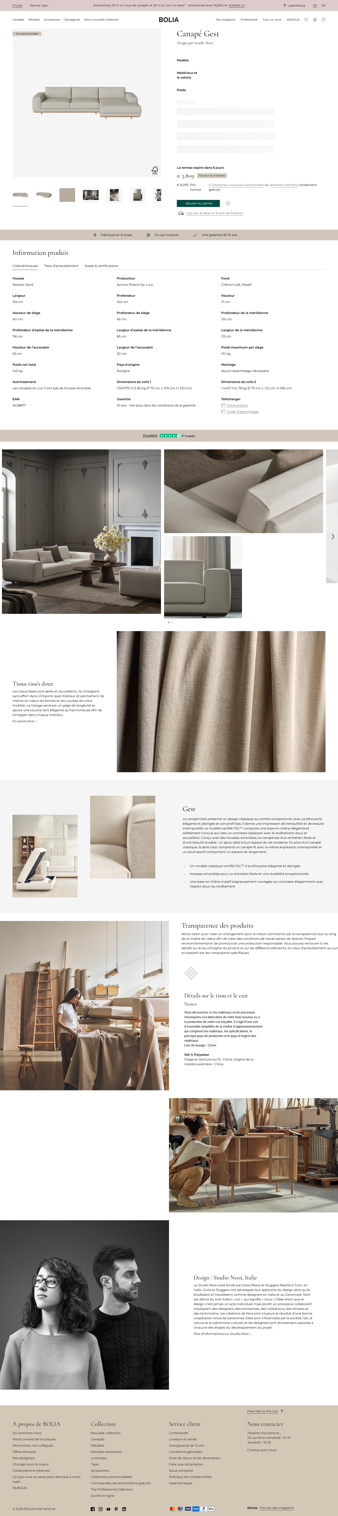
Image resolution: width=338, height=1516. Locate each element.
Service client (184, 1424)
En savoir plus (23, 721)
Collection (103, 1424)
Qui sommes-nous (27, 1433)
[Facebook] (93, 1509)
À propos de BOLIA (36, 1424)
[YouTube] (108, 1509)
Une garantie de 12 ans (186, 1445)
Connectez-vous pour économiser (237, 185)
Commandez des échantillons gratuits (121, 1483)
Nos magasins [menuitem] (225, 19)
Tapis (95, 1464)
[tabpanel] (169, 349)
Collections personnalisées (111, 1477)
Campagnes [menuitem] (72, 19)
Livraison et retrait (183, 1439)
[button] (169, 622)
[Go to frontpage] (169, 20)
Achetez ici (237, 5)
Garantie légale (180, 1483)
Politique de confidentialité (190, 1477)
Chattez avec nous (261, 1450)
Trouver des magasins (277, 1508)
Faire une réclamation (186, 1464)
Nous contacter (181, 1470)
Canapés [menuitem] (18, 19)
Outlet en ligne (102, 1496)
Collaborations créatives (31, 1470)
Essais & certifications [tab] (101, 266)
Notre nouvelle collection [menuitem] (101, 19)
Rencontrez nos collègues (33, 1445)
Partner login (39, 5)
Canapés (97, 1439)
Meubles (97, 1445)
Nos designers (24, 1458)
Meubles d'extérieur (106, 1452)
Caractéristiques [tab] (25, 266)
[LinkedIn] (124, 1509)
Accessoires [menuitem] (52, 19)
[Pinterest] (116, 1509)
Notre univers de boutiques (34, 1439)
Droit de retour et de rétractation (194, 1458)
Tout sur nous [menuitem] (272, 19)
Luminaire (99, 1458)
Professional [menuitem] (249, 19)
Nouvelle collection (106, 1433)
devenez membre (284, 185)
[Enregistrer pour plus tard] (228, 203)
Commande (178, 1433)
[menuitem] (306, 20)
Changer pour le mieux (31, 1464)
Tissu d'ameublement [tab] (61, 266)
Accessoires (100, 1470)
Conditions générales (185, 1452)
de (323, 5)
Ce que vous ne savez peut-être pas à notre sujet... (47, 1479)
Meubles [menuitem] (34, 19)
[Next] (156, 196)
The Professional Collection (112, 1489)
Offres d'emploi (24, 1452)
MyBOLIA (20, 1488)
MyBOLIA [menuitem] (293, 19)
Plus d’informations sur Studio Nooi (221, 1334)
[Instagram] (100, 1509)
